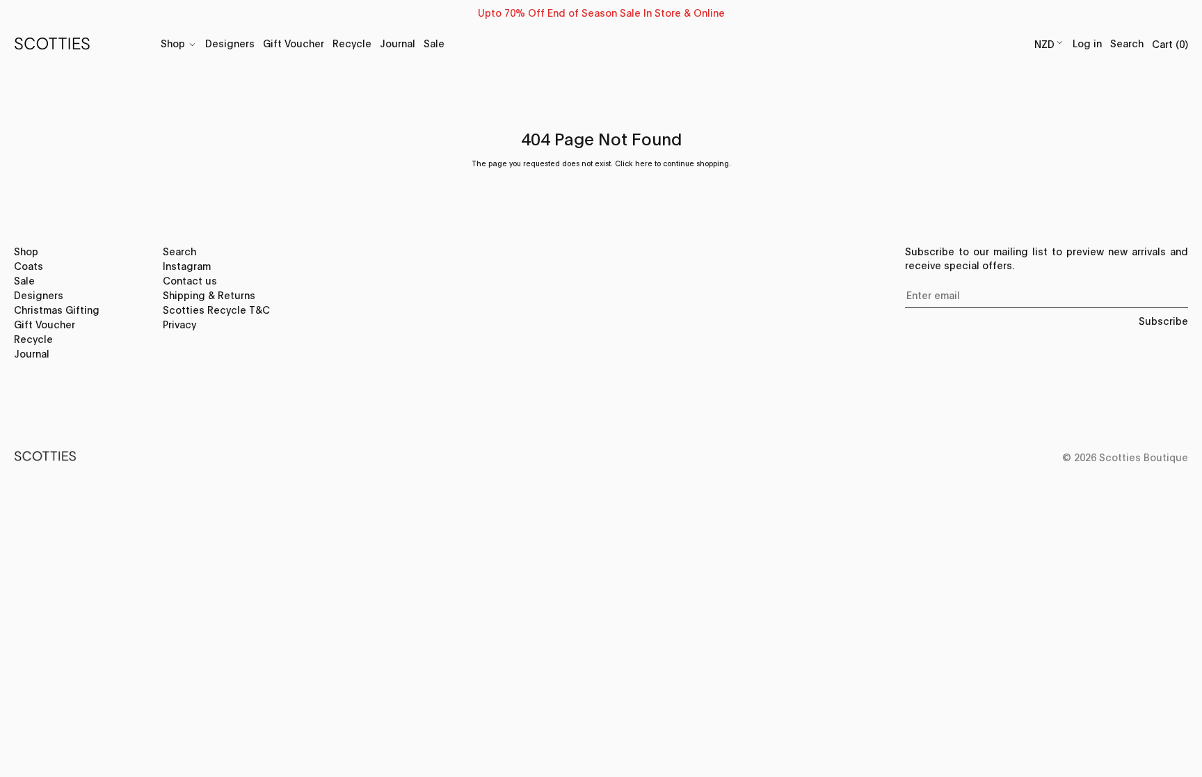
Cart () (1170, 43)
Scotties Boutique (1143, 456)
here (643, 163)
